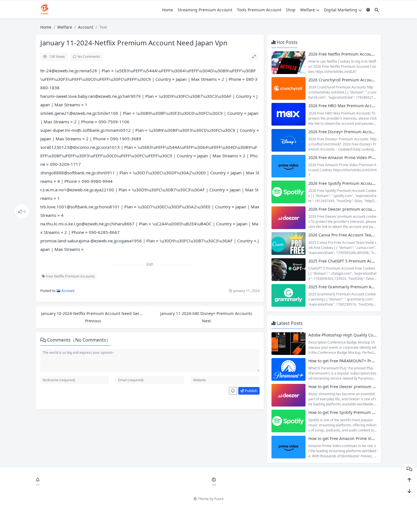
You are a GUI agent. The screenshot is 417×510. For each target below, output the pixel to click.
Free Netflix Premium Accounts (70, 276)
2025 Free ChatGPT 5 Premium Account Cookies (353, 261)
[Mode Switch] (368, 10)
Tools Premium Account (259, 9)
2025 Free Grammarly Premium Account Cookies (354, 286)
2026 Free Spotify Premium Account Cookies (349, 183)
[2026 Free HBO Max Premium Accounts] (288, 114)
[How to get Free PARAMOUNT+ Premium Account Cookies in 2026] (288, 369)
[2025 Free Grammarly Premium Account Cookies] (288, 295)
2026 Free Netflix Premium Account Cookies (349, 54)
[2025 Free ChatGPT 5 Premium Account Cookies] (288, 269)
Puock (219, 498)
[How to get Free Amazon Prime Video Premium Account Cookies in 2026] (288, 447)
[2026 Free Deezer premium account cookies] (288, 217)
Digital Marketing (340, 9)
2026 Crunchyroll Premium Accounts (343, 79)
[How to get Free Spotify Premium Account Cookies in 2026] (288, 421)
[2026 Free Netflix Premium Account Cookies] (288, 62)
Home (167, 9)
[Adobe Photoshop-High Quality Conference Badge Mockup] (288, 343)
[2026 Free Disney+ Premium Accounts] (288, 140)
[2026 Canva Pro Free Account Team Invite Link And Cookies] (288, 243)
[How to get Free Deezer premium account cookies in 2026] (288, 395)
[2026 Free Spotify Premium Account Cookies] (288, 192)
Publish (250, 390)
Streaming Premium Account (205, 9)
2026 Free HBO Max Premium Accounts (345, 105)
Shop (291, 9)
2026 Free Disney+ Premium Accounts (344, 131)
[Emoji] (233, 391)
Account (85, 27)
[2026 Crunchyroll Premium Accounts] (288, 88)
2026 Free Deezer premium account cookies (349, 209)
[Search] (376, 10)
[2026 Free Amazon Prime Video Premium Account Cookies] (288, 166)
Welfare (307, 9)
